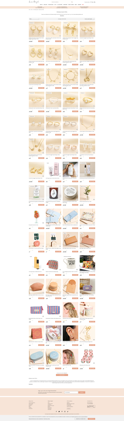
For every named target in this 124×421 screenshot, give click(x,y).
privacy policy (69, 404)
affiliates (68, 402)
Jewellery (45, 4)
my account (49, 407)
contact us (49, 404)
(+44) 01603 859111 (90, 403)
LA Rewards (49, 408)
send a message (90, 402)
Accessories (59, 4)
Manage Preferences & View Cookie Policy (36, 418)
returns (49, 406)
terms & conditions (70, 406)
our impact (30, 408)
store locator (31, 403)
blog (29, 406)
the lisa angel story (32, 402)
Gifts (55, 4)
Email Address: (67, 392)
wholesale (49, 409)
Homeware (65, 4)
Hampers (79, 4)
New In (41, 4)
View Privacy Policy (47, 418)
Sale (83, 4)
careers (30, 407)
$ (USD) (68, 408)
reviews (30, 405)
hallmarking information (70, 403)
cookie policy (69, 405)
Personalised (50, 4)
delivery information (51, 405)
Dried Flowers (71, 4)
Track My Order (87, 2)
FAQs (48, 402)
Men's (76, 4)
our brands (30, 404)
